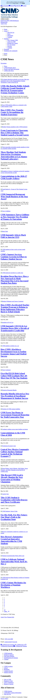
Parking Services (8, 672)
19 (4, 610)
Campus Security (8, 671)
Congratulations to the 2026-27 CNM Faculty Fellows (14, 177)
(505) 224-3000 (9, 639)
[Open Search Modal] (2, 7)
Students (6, 38)
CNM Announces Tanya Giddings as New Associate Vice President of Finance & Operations (15, 217)
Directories (10, 35)
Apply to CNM (11, 41)
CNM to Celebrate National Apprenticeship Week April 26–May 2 (14, 561)
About (5, 31)
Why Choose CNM (12, 40)
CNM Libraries (8, 691)
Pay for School (11, 44)
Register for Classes (12, 43)
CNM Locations (8, 666)
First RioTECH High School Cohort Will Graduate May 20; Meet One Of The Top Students (14, 375)
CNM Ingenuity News (10, 67)
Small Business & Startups (11, 657)
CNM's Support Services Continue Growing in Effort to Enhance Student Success (14, 256)
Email (2, 20)
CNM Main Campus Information (12, 692)
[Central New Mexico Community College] (10, 17)
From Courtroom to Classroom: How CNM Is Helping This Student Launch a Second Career (15, 132)
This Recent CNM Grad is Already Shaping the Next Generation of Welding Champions (12, 478)
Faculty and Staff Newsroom (11, 69)
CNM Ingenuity (8, 653)
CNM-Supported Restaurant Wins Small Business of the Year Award (14, 196)
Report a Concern (8, 684)
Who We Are (10, 32)
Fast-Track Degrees (9, 656)
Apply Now (4, 23)
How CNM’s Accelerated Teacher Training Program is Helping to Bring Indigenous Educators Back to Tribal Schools (15, 308)
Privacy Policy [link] (15, 3)
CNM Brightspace (14, 20)
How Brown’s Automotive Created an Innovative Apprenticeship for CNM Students (12, 540)
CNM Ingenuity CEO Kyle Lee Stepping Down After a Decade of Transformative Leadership (15, 328)
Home (5, 29)
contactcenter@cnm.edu (10, 642)
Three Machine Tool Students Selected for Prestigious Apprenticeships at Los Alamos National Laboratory (14, 155)
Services (9, 46)
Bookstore (6, 669)
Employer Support (9, 654)
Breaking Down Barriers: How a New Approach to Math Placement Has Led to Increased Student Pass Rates (14, 279)
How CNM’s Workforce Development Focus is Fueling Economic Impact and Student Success (13, 352)
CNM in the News (9, 70)
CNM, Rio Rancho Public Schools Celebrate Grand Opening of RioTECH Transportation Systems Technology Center (15, 89)
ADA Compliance (9, 682)
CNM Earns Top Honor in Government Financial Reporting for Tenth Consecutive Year (15, 414)
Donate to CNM (8, 681)
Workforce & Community (11, 50)
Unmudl (6, 659)
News (8, 34)
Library (6, 668)
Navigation (3, 63)
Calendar (9, 37)
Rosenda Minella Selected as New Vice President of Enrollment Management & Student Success (15, 396)
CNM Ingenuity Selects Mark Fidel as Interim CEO (13, 236)
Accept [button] (23, 3)
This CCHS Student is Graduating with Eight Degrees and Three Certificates (14, 499)
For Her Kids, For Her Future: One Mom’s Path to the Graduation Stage (14, 517)
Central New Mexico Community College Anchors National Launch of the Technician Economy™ (15, 452)
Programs (6, 49)
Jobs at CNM (7, 679)
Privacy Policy (4, 698)
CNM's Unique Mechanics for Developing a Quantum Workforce (13, 585)
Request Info (4, 22)
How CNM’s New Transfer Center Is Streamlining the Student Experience (12, 112)
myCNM (6, 20)
